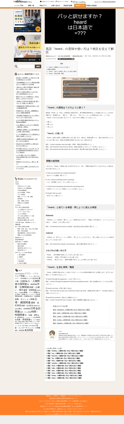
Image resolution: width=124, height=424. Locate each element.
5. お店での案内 (22, 263)
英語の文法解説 (22, 244)
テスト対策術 (21, 194)
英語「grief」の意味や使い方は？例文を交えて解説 (69, 313)
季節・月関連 (21, 294)
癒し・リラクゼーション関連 (29, 317)
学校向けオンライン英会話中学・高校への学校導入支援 (79, 2)
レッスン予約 (19, 5)
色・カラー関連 (35, 319)
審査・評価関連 (24, 296)
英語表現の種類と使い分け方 (26, 220)
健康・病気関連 (30, 290)
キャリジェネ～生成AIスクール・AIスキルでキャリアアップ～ (63, 414)
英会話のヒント (19, 237)
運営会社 (48, 396)
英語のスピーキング (30, 323)
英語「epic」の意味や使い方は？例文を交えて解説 (64, 370)
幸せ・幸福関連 (35, 296)
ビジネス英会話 (22, 213)
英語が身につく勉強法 (21, 241)
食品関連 (29, 330)
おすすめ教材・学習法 (24, 192)
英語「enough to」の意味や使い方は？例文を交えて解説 (71, 309)
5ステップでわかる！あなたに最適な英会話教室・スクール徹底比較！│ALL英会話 (63, 401)
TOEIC (17, 184)
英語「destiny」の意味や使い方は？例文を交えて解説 (65, 351)
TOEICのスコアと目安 (24, 186)
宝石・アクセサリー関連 (32, 294)
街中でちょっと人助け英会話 (23, 252)
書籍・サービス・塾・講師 (25, 196)
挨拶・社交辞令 (27, 305)
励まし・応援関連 (19, 292)
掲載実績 (17, 224)
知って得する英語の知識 (22, 226)
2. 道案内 (20, 257)
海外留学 (20, 198)
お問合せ (55, 396)
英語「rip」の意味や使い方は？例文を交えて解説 (63, 358)
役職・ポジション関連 (24, 299)
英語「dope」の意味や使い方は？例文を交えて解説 (64, 378)
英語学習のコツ (22, 250)
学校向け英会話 (91, 5)
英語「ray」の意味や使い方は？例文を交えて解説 (63, 353)
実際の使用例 (51, 69)
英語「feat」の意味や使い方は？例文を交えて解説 (64, 360)
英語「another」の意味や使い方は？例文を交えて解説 (65, 363)
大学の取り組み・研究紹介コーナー (25, 222)
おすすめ (17, 205)
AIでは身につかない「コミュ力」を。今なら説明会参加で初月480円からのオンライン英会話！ (27, 150)
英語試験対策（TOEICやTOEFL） (27, 233)
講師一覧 (31, 5)
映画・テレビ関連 (25, 312)
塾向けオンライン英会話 (62, 1)
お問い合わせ (55, 5)
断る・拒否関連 (24, 309)
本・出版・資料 (31, 315)
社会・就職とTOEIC (23, 201)
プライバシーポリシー (74, 396)
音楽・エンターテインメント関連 (66, 59)
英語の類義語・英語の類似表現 (29, 325)
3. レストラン (21, 259)
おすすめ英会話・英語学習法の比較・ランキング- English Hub (63, 403)
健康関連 (38, 290)
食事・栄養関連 (19, 330)
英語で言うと (20, 323)
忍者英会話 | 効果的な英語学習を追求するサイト (63, 398)
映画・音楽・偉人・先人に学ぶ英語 (28, 229)
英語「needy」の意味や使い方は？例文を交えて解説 (70, 316)
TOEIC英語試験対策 (20, 273)
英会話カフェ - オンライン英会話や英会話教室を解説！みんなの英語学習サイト (63, 406)
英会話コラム (27, 2)
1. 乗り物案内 (21, 255)
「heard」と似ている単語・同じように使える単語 (62, 71)
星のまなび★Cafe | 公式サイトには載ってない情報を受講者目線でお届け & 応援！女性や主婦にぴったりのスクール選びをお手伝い (63, 411)
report (17, 182)
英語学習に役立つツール (24, 248)
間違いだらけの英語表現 (24, 235)
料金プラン (43, 5)
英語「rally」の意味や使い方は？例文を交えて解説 (64, 368)
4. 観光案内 (21, 261)
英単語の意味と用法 (77, 56)
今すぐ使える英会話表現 (64, 56)
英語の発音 (21, 246)
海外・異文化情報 (23, 231)
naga (60, 331)
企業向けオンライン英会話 (48, 1)
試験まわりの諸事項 (23, 203)
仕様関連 (22, 284)
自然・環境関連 (23, 319)
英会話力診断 (68, 5)
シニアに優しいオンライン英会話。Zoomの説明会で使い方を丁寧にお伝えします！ (27, 157)
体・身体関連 (32, 284)
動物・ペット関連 (31, 292)
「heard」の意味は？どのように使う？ (58, 67)
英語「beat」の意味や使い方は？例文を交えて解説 (64, 373)
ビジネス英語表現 (32, 278)
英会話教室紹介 (19, 239)
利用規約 (62, 396)
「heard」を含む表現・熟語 (55, 73)
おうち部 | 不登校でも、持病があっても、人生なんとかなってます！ (63, 409)
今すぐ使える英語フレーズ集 (26, 216)
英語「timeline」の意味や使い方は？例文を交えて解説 (71, 323)
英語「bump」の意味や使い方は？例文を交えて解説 (64, 375)
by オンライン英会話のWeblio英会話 (105, 1)
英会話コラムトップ (50, 56)
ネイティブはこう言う (24, 211)
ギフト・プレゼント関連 (30, 276)
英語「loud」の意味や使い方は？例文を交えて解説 (64, 365)
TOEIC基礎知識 (22, 190)
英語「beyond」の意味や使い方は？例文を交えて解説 (65, 356)
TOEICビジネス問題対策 (25, 188)
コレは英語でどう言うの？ (25, 209)
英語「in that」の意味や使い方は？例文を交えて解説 (70, 320)
